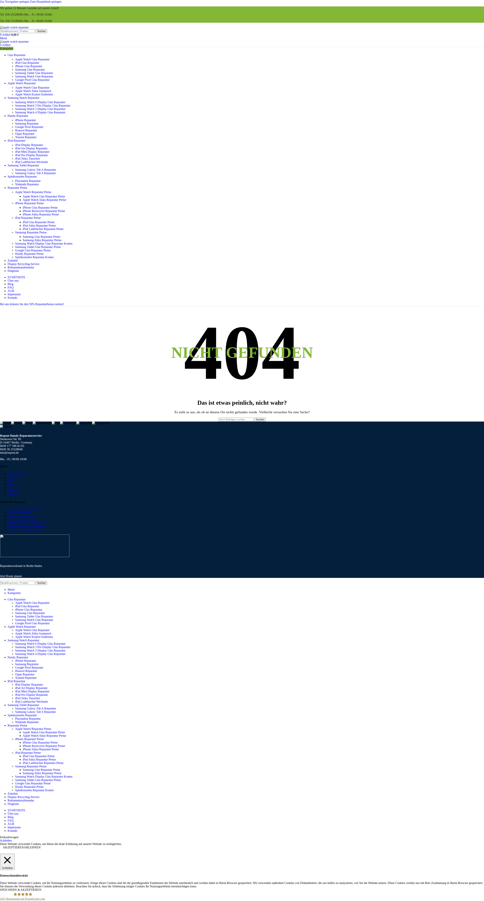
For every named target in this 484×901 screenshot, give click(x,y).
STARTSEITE (16, 473)
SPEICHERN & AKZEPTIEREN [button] (20, 889)
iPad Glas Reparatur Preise (39, 222)
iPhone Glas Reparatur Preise (40, 207)
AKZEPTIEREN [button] (13, 847)
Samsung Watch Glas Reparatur (34, 76)
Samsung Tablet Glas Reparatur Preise (38, 247)
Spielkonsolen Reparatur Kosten (34, 257)
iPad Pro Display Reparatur (31, 155)
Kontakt (12, 494)
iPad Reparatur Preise (28, 217)
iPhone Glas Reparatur (28, 66)
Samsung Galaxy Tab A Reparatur (35, 169)
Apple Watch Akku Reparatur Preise (44, 199)
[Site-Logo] (14, 27)
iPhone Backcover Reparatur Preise (44, 211)
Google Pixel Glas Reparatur (32, 79)
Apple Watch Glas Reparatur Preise (44, 196)
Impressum (14, 491)
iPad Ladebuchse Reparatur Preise (43, 229)
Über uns (13, 477)
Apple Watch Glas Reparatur (32, 59)
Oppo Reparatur (24, 133)
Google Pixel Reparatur (29, 127)
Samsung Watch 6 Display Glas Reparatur (40, 102)
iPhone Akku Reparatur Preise (41, 214)
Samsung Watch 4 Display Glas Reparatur (40, 112)
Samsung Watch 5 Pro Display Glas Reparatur (42, 105)
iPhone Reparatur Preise (29, 203)
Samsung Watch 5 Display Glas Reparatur (40, 109)
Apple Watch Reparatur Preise (33, 192)
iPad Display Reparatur (29, 145)
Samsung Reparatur (27, 123)
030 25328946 (14, 14)
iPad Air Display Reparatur (31, 148)
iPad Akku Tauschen (27, 158)
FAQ (11, 484)
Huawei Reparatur (26, 130)
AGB (11, 487)
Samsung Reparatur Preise (31, 232)
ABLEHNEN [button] (32, 847)
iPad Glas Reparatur (27, 62)
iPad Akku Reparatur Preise (39, 225)
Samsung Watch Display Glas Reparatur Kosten (43, 243)
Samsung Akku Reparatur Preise (42, 240)
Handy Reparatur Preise (29, 253)
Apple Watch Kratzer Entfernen (34, 94)
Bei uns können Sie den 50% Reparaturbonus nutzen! (32, 304)
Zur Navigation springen (15, 1)
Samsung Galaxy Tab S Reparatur (35, 173)
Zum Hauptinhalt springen (45, 1)
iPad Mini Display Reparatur (32, 151)
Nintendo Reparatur (27, 184)
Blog (10, 480)
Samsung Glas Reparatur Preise (41, 236)
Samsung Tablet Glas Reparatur (34, 73)
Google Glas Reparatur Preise (33, 250)
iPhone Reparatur (25, 120)
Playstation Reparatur (28, 180)
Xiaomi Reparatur (25, 137)
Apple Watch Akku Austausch (33, 91)
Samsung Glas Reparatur (30, 69)
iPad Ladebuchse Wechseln (31, 162)
